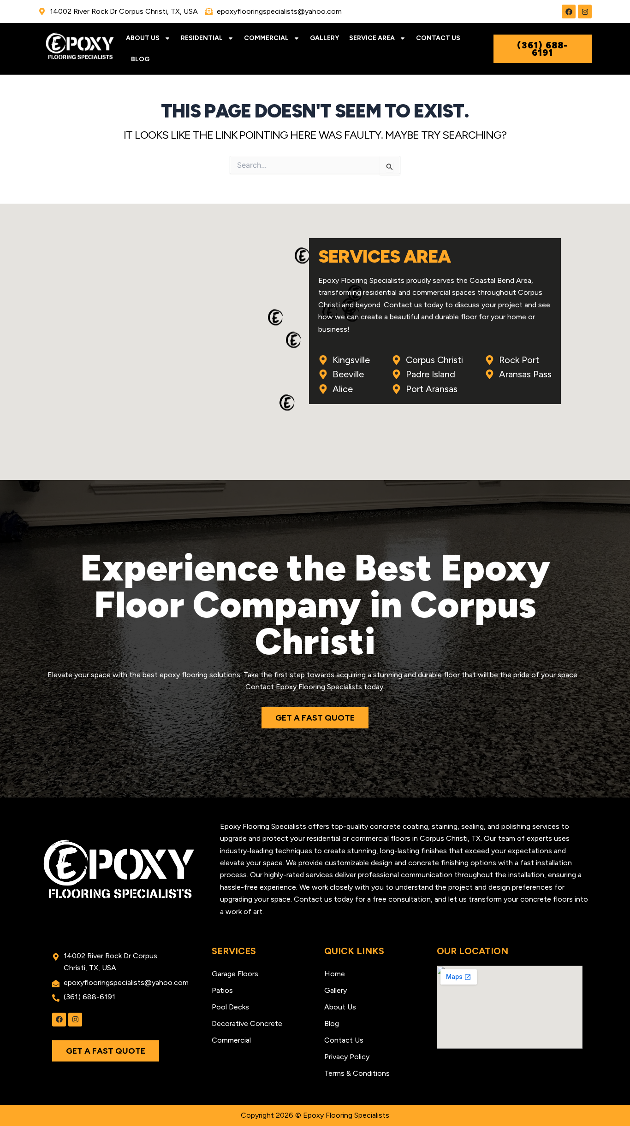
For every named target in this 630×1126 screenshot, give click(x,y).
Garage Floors (235, 973)
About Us (143, 38)
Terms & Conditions (357, 1073)
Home (334, 973)
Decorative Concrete (247, 1023)
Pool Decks (230, 1007)
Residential (202, 38)
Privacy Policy (346, 1056)
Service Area (372, 38)
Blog (140, 59)
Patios (222, 990)
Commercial (266, 38)
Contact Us (438, 38)
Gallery (324, 38)
